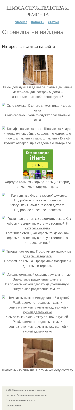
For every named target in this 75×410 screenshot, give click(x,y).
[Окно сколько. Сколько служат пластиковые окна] (37, 110)
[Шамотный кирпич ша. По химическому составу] (38, 365)
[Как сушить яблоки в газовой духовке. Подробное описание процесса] (37, 200)
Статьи (53, 22)
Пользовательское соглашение (32, 395)
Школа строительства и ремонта (37, 11)
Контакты (10, 395)
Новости (37, 22)
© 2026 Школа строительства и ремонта (25, 389)
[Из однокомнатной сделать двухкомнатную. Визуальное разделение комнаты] (37, 279)
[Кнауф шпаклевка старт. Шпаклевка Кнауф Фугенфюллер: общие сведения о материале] (37, 133)
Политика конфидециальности (21, 399)
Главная (21, 22)
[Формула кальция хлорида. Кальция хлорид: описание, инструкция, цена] (38, 177)
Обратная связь (13, 405)
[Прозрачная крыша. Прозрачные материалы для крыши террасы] (37, 256)
